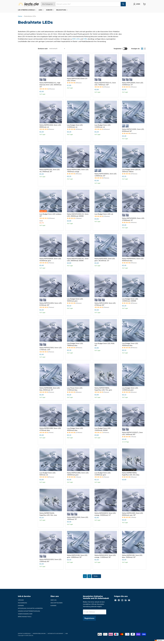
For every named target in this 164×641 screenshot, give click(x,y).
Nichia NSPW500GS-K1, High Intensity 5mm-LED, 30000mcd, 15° (50, 85)
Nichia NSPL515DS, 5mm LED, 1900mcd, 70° (77, 518)
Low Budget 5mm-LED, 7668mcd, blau (75, 344)
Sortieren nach (43, 48)
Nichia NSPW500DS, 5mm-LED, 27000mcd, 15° (133, 219)
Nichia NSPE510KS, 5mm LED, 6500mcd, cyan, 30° (132, 514)
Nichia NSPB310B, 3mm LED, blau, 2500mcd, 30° (132, 556)
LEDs (40, 10)
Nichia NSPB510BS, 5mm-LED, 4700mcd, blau (50, 429)
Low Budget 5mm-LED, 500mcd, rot (47, 474)
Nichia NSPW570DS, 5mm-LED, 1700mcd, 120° (50, 349)
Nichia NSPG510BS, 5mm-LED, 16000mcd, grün (78, 474)
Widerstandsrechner (25, 614)
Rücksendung (22, 603)
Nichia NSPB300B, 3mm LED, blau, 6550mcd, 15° (49, 389)
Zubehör (49, 10)
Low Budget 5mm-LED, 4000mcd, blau (75, 429)
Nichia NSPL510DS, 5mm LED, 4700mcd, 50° (105, 304)
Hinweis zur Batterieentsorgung (29, 611)
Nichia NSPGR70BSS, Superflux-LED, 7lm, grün (103, 389)
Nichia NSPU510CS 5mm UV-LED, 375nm (77, 80)
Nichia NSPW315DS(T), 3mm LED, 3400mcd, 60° (132, 433)
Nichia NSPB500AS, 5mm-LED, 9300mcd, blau (133, 260)
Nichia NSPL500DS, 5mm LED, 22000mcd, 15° (132, 84)
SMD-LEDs (76, 39)
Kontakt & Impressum (24, 633)
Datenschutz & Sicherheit (55, 633)
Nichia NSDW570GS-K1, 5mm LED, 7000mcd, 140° (105, 84)
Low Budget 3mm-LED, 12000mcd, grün (130, 389)
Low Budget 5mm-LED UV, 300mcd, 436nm (131, 171)
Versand (21, 600)
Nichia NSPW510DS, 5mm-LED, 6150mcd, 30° (50, 304)
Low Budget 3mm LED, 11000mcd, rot (75, 126)
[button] (50, 89)
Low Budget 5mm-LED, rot (104, 214)
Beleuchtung (61, 10)
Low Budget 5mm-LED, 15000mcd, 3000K (103, 429)
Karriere (21, 605)
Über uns (53, 600)
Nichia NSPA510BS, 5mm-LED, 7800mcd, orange (78, 171)
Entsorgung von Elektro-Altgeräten (30, 608)
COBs (85, 39)
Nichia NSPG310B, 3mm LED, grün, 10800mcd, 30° (77, 556)
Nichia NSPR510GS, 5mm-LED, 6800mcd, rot (50, 126)
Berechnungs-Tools (24, 617)
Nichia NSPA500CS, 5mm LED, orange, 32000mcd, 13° (105, 514)
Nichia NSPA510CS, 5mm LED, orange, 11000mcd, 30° (105, 556)
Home (20, 16)
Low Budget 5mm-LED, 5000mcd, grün (75, 300)
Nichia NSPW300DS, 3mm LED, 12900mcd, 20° (106, 175)
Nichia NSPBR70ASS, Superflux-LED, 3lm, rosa (48, 514)
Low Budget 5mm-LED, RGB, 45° (105, 344)
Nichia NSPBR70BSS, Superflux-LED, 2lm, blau (130, 474)
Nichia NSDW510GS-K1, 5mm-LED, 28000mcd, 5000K (78, 215)
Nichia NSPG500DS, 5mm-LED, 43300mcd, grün (50, 260)
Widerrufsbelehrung (39, 633)
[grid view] (142, 48)
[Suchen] (123, 4)
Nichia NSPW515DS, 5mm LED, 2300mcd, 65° (50, 560)
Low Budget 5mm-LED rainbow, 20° (50, 215)
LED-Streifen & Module (26, 10)
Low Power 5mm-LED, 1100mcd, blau (75, 389)
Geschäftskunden (56, 603)
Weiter (95, 576)
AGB (66, 633)
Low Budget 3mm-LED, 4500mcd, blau (130, 344)
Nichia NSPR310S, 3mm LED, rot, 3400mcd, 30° (49, 171)
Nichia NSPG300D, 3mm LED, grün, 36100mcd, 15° (105, 260)
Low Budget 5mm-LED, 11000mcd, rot (103, 126)
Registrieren (89, 618)
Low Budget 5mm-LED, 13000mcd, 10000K (130, 300)
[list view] (144, 48)
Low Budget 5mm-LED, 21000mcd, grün (103, 474)
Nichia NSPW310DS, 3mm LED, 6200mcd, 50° (133, 130)
